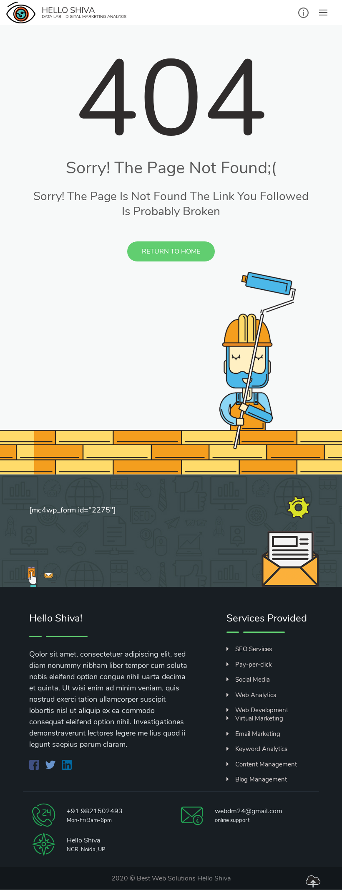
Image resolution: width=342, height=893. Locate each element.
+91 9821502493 (95, 811)
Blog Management (261, 779)
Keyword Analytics (261, 749)
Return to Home (171, 251)
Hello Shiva (214, 878)
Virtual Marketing (259, 718)
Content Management (266, 764)
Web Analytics (255, 695)
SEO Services (253, 649)
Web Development (261, 710)
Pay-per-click (253, 664)
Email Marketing (257, 734)
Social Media (252, 679)
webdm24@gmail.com (248, 811)
